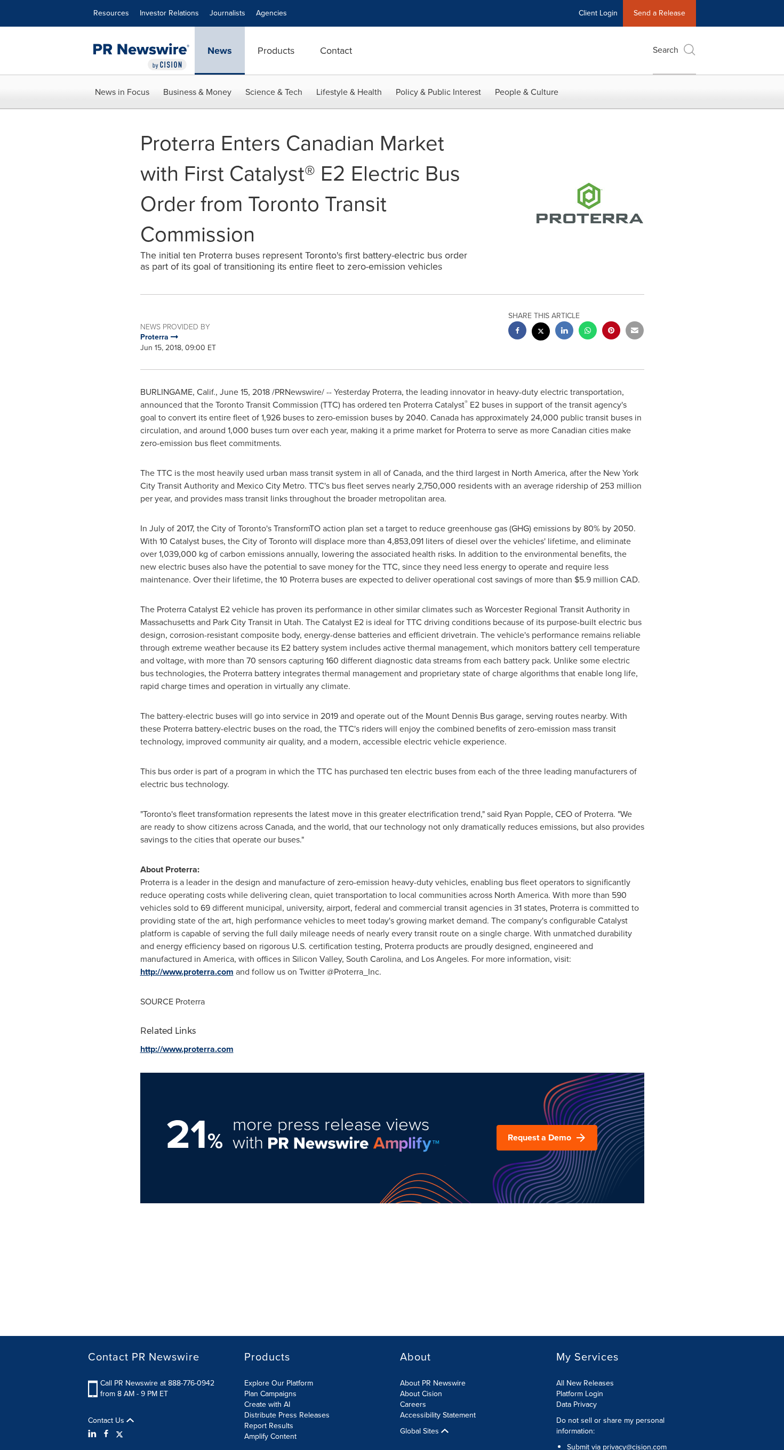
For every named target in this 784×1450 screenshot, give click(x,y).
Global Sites (420, 1431)
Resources (111, 13)
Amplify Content (270, 1436)
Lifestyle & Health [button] (349, 92)
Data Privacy (576, 1404)
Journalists (227, 13)
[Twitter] (119, 1434)
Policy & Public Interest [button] (438, 92)
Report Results (268, 1425)
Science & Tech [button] (273, 92)
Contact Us (107, 1420)
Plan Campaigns (270, 1393)
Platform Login (579, 1393)
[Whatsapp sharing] (588, 331)
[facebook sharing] (517, 331)
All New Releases (585, 1383)
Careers (413, 1404)
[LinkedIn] (93, 1434)
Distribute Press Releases (287, 1415)
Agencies (271, 13)
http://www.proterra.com (187, 972)
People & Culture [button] (526, 92)
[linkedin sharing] (564, 331)
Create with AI (267, 1404)
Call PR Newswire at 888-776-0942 (157, 1383)
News (219, 51)
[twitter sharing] (541, 332)
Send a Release (659, 13)
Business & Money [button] (197, 92)
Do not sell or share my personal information (610, 1426)
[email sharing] (635, 331)
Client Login (598, 13)
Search (665, 50)
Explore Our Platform (278, 1383)
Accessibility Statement (438, 1415)
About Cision (421, 1393)
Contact (336, 51)
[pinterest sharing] (611, 331)
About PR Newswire (433, 1383)
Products (276, 51)
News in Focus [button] (122, 92)
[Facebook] (106, 1434)
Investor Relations (169, 13)
